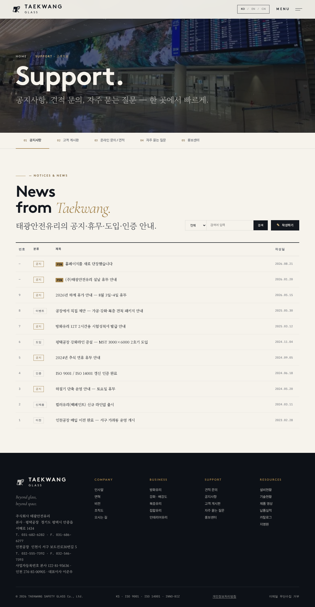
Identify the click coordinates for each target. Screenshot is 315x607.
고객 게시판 (212, 504)
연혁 (97, 497)
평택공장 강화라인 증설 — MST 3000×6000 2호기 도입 (102, 342)
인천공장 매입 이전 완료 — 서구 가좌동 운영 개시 (95, 420)
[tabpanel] (157, 301)
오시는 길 (100, 518)
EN (253, 9)
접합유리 (155, 511)
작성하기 (285, 225)
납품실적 (266, 511)
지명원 (264, 524)
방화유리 (155, 490)
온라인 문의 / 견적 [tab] (109, 140)
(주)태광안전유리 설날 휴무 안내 (87, 279)
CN (264, 9)
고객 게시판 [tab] (68, 140)
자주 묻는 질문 (214, 511)
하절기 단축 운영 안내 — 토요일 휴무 (85, 388)
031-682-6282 (33, 535)
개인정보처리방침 (224, 596)
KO (243, 9)
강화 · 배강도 (158, 497)
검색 (260, 225)
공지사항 (211, 497)
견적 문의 (211, 490)
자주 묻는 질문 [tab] (153, 140)
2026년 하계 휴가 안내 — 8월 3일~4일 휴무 (91, 294)
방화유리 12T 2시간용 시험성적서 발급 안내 (91, 326)
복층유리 (155, 504)
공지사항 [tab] (32, 140)
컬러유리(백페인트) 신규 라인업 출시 (85, 404)
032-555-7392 (33, 553)
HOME (21, 56)
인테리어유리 (159, 518)
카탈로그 (266, 518)
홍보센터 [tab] (190, 140)
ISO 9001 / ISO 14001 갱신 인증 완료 (86, 373)
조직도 (98, 511)
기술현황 (266, 497)
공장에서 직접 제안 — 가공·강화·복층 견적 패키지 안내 (99, 310)
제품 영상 (266, 504)
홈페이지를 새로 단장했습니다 (84, 263)
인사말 (98, 490)
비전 (97, 504)
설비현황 (266, 490)
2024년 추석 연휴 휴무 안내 (78, 357)
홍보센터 (211, 518)
